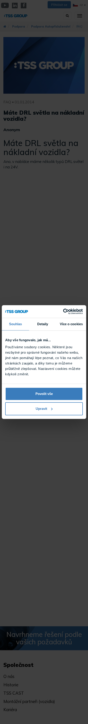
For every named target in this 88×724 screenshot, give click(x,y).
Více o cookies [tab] (71, 324)
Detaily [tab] (42, 324)
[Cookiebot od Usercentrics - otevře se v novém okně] (63, 311)
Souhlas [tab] (15, 324)
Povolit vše (44, 394)
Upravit (41, 409)
